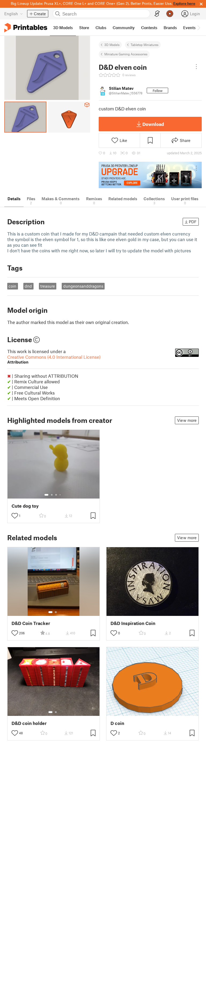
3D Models (112, 45)
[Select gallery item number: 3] (56, 495)
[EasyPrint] (157, 13)
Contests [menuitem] (149, 27)
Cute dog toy (25, 505)
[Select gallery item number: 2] (52, 495)
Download (153, 124)
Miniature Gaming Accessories (126, 54)
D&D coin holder (29, 723)
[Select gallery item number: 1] (46, 495)
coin (12, 286)
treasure (47, 286)
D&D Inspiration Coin (133, 623)
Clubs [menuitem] (100, 27)
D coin (117, 723)
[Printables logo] (25, 27)
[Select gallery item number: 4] (60, 495)
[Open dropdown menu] (196, 66)
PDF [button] (193, 221)
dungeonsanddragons (83, 286)
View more (187, 420)
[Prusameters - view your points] (169, 13)
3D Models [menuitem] (63, 27)
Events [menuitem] (189, 27)
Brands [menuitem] (170, 27)
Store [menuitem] (84, 27)
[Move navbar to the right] (198, 28)
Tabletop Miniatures (145, 45)
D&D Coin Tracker (31, 623)
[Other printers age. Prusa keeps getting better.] (150, 175)
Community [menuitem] (124, 27)
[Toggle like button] (15, 515)
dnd (28, 286)
